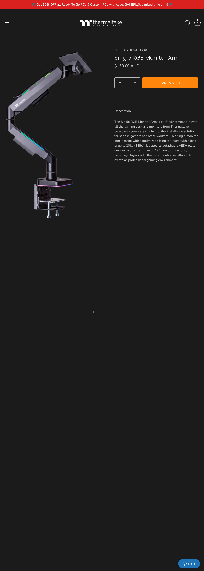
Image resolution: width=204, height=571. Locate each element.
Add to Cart (170, 83)
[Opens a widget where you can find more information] (189, 564)
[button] (11, 312)
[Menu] (7, 22)
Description (122, 111)
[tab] (124, 111)
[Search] (187, 23)
